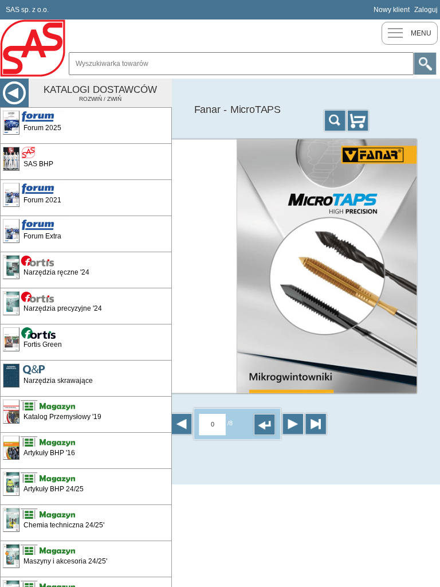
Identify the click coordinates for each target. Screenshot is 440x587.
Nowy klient (392, 10)
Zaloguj (426, 10)
